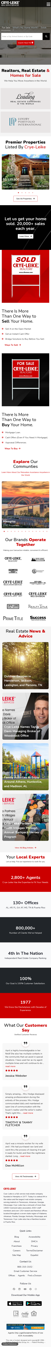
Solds (43, 27)
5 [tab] (32, 192)
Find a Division (35, 1275)
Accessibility (34, 1236)
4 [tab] (29, 192)
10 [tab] (36, 531)
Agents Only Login (15, 1333)
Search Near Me (25, 43)
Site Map (16, 1255)
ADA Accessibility (25, 1335)
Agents (21, 1275)
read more (10, 1066)
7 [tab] (25, 531)
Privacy (34, 1246)
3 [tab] (25, 192)
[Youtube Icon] (25, 1289)
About (17, 1241)
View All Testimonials (24, 1176)
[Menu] (48, 4)
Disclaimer (27, 1333)
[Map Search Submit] (46, 36)
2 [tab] (22, 192)
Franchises (17, 1246)
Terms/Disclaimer (34, 1250)
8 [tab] (29, 531)
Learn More (24, 236)
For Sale (6, 27)
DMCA (34, 1241)
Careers (16, 1250)
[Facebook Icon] (14, 1289)
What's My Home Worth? (25, 27)
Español (34, 1255)
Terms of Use (37, 1333)
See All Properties (24, 198)
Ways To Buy (11, 448)
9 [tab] (32, 531)
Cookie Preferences (10, 1344)
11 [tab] (40, 531)
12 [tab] (43, 531)
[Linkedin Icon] (19, 1289)
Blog (16, 1236)
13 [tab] (47, 531)
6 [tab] (22, 531)
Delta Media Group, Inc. (21, 1342)
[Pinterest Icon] (30, 1289)
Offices (11, 1275)
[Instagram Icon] (36, 1289)
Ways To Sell (11, 345)
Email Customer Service (25, 1271)
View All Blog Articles (24, 847)
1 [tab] (18, 192)
